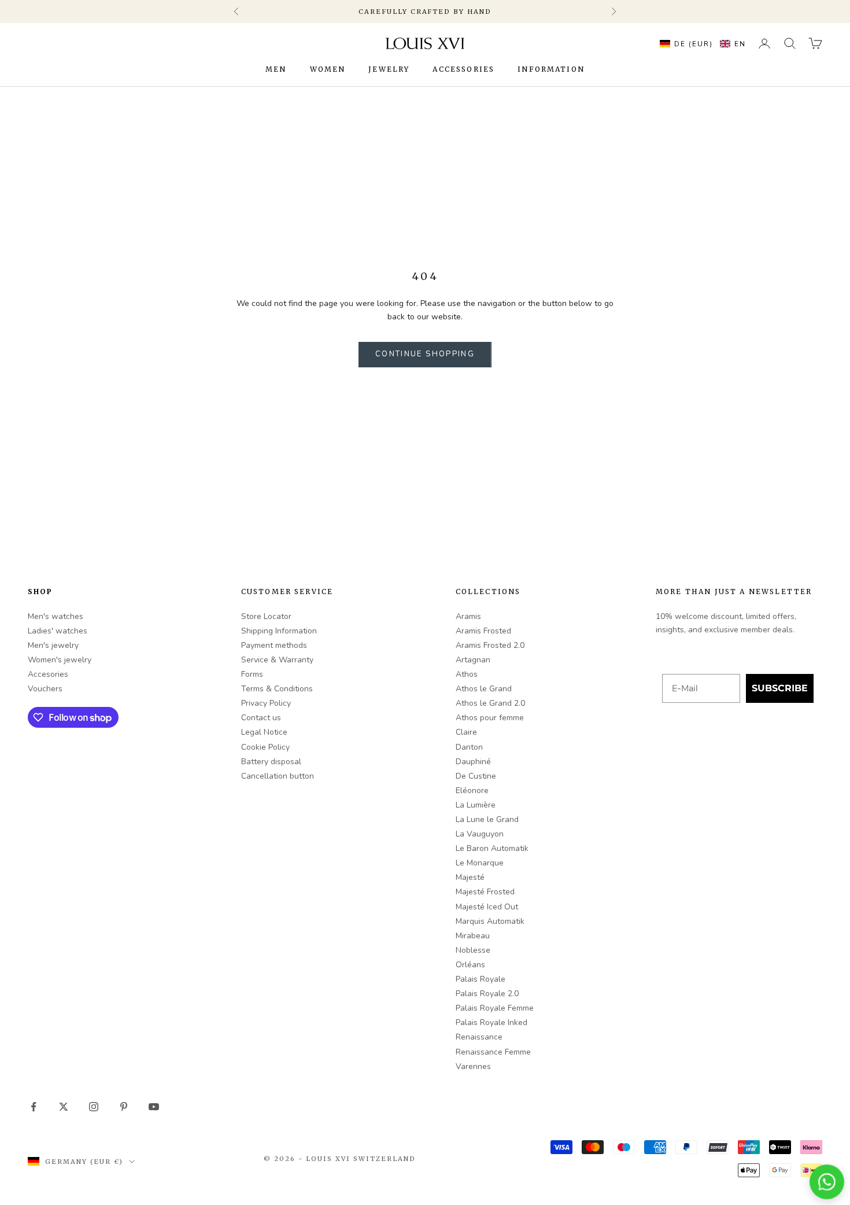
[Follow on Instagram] (93, 1106)
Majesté (470, 877)
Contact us (261, 717)
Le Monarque (480, 862)
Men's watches (55, 616)
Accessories (463, 69)
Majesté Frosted (485, 891)
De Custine (476, 776)
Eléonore (472, 790)
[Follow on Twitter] (63, 1106)
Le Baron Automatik (492, 848)
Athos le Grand (484, 688)
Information (551, 69)
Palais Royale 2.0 (487, 993)
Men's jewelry (53, 645)
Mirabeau (473, 935)
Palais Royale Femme (495, 1008)
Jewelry (388, 69)
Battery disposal (271, 761)
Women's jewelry (59, 659)
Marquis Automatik (490, 921)
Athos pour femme (490, 717)
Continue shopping (425, 354)
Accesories (48, 674)
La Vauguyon (480, 833)
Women (328, 69)
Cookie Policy (265, 747)
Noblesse (473, 950)
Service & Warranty (277, 659)
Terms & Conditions (277, 688)
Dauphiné (473, 761)
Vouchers (45, 688)
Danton (469, 747)
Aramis (468, 616)
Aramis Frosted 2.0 (490, 645)
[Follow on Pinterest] (124, 1106)
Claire (466, 732)
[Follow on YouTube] (154, 1106)
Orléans (470, 964)
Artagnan (473, 659)
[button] (700, 43)
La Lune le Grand (487, 819)
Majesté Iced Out (487, 906)
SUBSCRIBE (780, 688)
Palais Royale (480, 979)
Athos (467, 674)
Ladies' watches (57, 630)
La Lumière (476, 804)
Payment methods (274, 645)
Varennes (473, 1066)
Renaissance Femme (493, 1051)
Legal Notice (264, 732)
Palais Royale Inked (491, 1022)
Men (275, 69)
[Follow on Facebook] (33, 1106)
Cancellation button (277, 776)
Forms (252, 674)
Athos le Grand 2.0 (490, 703)
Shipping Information (279, 630)
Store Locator (266, 616)
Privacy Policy (266, 703)
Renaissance (479, 1036)
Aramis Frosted (483, 630)
